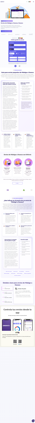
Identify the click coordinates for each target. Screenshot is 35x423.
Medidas (11, 55)
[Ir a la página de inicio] (2, 1)
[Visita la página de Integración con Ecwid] (31, 190)
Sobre (12, 53)
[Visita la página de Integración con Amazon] (23, 190)
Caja (18, 53)
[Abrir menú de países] (30, 2)
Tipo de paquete (12, 51)
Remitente (11, 42)
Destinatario (11, 47)
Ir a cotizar (17, 183)
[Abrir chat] (33, 421)
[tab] (7, 288)
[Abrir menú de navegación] (33, 2)
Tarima (24, 53)
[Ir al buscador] (27, 2)
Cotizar (17, 63)
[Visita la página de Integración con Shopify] (15, 190)
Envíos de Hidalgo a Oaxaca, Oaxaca (12, 23)
